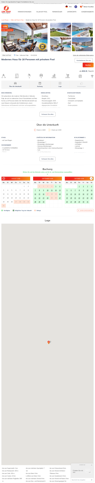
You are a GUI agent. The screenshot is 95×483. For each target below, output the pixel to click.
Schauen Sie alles (47, 114)
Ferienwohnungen (24, 12)
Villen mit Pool (41, 12)
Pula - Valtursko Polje (22, 55)
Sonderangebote (87, 12)
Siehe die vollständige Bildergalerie (83, 55)
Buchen (88, 65)
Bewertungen (81, 86)
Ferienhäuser (57, 12)
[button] (91, 178)
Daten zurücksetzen (86, 210)
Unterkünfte (71, 12)
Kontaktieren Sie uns (84, 60)
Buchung (40, 86)
